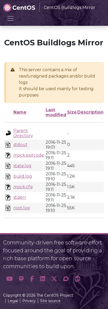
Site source (50, 300)
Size (72, 112)
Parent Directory (23, 133)
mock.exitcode (28, 155)
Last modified (56, 112)
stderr (19, 197)
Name (19, 112)
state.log (22, 165)
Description (90, 112)
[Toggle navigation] (10, 18)
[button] (9, 278)
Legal (13, 300)
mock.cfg (23, 186)
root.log (21, 207)
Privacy (29, 300)
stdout (20, 144)
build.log (22, 176)
